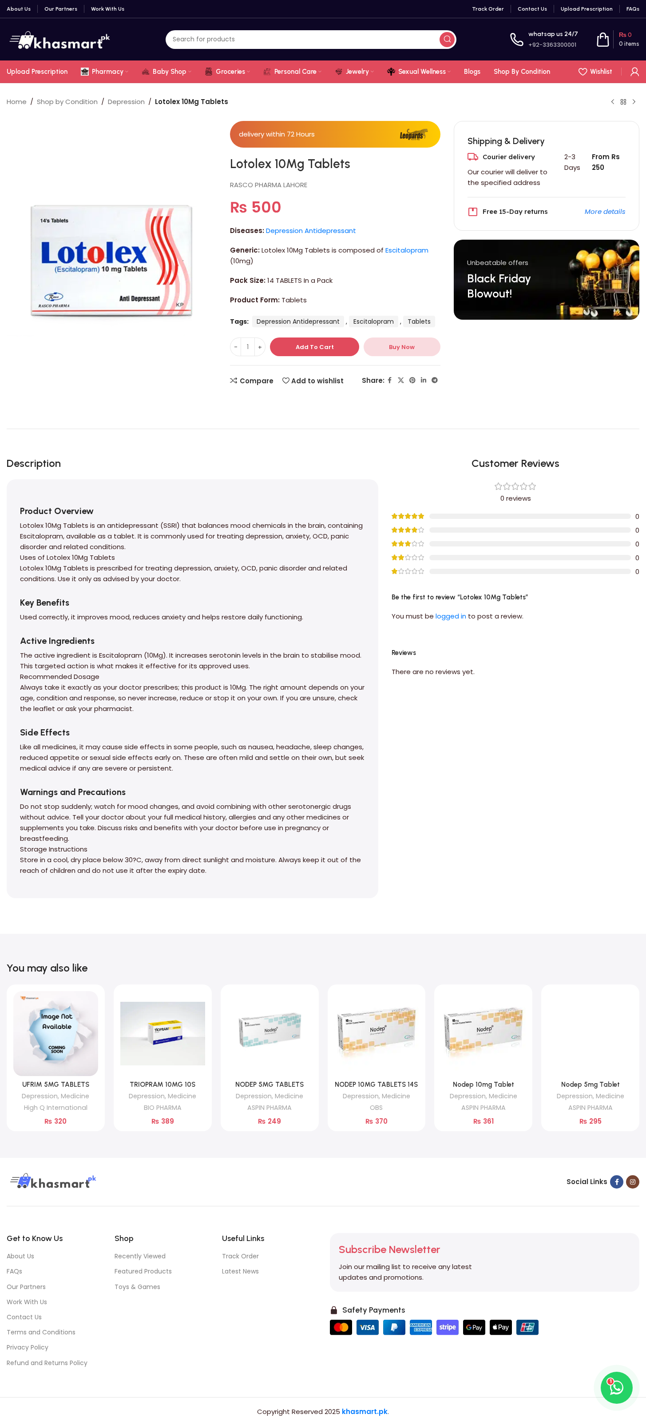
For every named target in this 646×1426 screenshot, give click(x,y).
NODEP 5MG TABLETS (269, 1085)
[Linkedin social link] (423, 380)
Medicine (75, 1096)
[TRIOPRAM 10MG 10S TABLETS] (162, 1033)
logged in (451, 616)
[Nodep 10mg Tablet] (483, 1033)
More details (605, 211)
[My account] (635, 71)
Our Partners (26, 1286)
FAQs (14, 1271)
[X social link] (401, 380)
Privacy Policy (27, 1347)
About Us (20, 1256)
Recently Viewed (140, 1256)
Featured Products (143, 1271)
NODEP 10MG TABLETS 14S (376, 1085)
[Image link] (52, 1181)
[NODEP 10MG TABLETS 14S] (376, 1033)
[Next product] (634, 102)
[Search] (447, 39)
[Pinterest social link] (412, 380)
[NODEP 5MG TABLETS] (269, 1033)
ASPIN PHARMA (269, 1107)
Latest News (240, 1271)
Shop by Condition (67, 101)
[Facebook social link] (389, 380)
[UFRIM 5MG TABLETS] (55, 1033)
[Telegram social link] (434, 380)
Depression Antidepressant (311, 230)
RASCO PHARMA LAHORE (268, 184)
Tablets (419, 321)
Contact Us (24, 1317)
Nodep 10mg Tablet (483, 1085)
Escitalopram (406, 250)
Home (17, 101)
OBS (376, 1107)
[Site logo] (59, 39)
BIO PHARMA (163, 1107)
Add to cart (315, 347)
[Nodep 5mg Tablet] (590, 1033)
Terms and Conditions (41, 1332)
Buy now (402, 347)
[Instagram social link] (632, 1182)
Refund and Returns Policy (47, 1362)
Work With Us (27, 1301)
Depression (126, 101)
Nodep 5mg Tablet (590, 1085)
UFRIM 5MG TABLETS (55, 1085)
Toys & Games (137, 1286)
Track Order (240, 1256)
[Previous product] (612, 102)
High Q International (55, 1107)
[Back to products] (623, 102)
